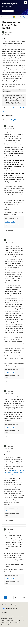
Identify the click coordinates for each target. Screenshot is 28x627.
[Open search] (20, 16)
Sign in (25, 17)
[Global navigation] (1, 16)
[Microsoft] (14, 17)
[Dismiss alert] (25, 2)
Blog (22, 616)
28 (20, 597)
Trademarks (16, 622)
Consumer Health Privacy (7, 620)
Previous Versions (14, 616)
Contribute (4, 618)
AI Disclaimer (4, 616)
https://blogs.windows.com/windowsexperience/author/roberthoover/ (14, 473)
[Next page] (24, 597)
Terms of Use (20, 620)
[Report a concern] (3, 111)
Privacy (10, 618)
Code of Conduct (5, 622)
